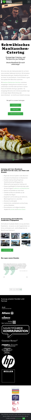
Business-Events (21, 209)
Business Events (15, 105)
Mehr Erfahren (6, 250)
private (12, 209)
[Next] (27, 277)
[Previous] (4, 277)
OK (23, 418)
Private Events (15, 109)
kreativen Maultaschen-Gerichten (12, 82)
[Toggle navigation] (28, 2)
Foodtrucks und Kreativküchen (21, 188)
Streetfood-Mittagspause (15, 113)
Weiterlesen (18, 418)
